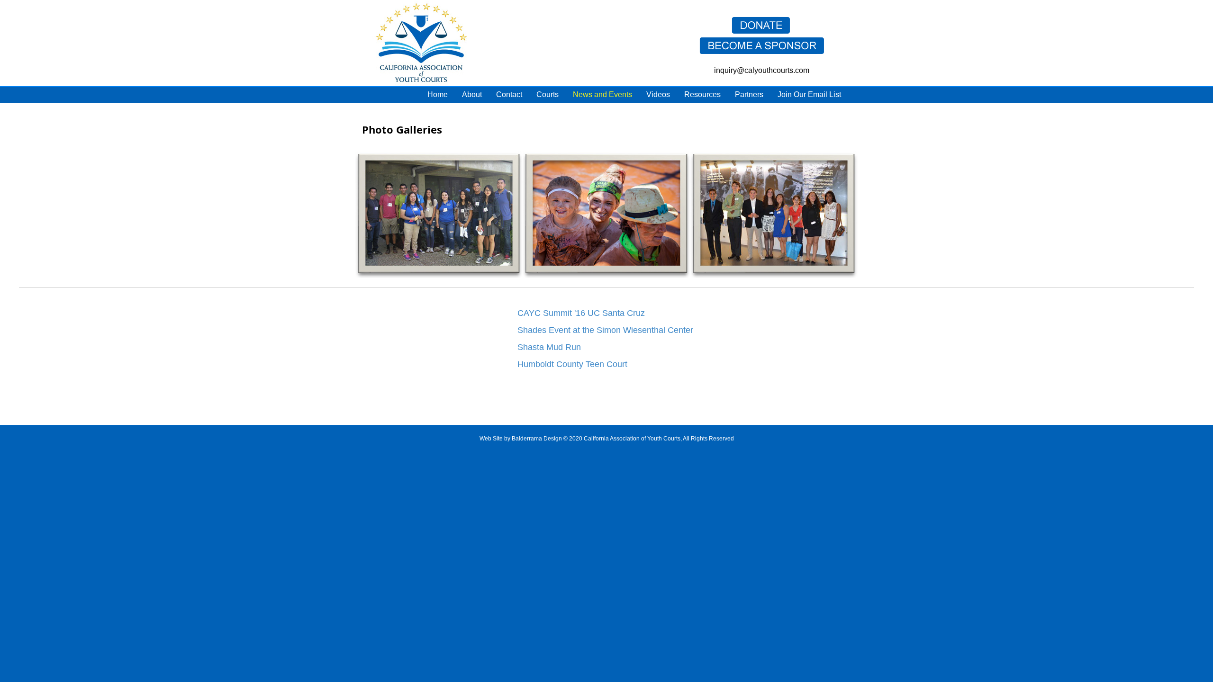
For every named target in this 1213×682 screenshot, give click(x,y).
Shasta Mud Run (549, 347)
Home (437, 94)
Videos (658, 94)
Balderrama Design (537, 438)
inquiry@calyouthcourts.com (761, 70)
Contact (509, 94)
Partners (749, 94)
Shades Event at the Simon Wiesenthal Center (605, 330)
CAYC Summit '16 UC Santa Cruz (581, 313)
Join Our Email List (809, 94)
